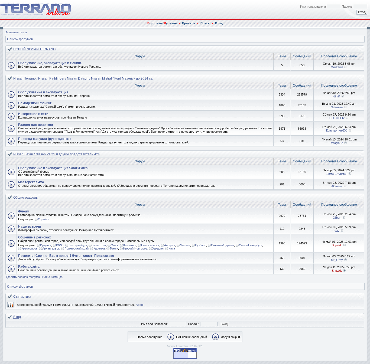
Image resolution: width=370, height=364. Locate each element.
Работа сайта (29, 266)
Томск (114, 248)
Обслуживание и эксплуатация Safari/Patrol (53, 168)
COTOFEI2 (337, 118)
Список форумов (20, 39)
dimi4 (336, 96)
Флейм (23, 211)
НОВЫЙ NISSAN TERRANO (34, 49)
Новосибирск (150, 245)
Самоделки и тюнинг (34, 103)
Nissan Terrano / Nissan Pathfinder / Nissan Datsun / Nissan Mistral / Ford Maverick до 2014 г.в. (83, 78)
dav (337, 230)
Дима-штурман (336, 173)
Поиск (205, 23)
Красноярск (29, 248)
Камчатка (129, 245)
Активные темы (16, 32)
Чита (171, 248)
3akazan (337, 107)
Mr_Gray (337, 259)
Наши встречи (29, 226)
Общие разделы (25, 197)
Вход (219, 23)
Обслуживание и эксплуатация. (43, 92)
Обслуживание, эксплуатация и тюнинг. (50, 63)
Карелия (99, 248)
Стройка (43, 219)
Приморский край (76, 248)
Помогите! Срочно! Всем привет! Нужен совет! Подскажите (66, 256)
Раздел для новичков (35, 125)
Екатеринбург (78, 245)
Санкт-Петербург (250, 245)
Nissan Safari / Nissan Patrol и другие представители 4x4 (56, 154)
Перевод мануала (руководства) (44, 139)
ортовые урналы (162, 23)
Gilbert (337, 217)
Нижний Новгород (135, 248)
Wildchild (337, 67)
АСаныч (336, 186)
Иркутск (45, 245)
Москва (185, 245)
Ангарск (169, 245)
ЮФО (60, 245)
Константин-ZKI (337, 130)
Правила (188, 23)
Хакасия (158, 248)
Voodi (139, 304)
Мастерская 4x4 (31, 182)
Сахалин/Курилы (222, 245)
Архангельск (51, 248)
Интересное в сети (33, 114)
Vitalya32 (337, 143)
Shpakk (337, 245)
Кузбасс (200, 245)
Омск (114, 245)
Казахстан (99, 245)
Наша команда (52, 276)
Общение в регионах (34, 237)
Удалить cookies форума (23, 276)
